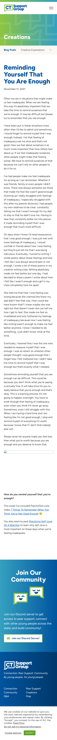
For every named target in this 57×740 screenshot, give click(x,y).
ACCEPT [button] (30, 733)
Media (52, 49)
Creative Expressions (32, 49)
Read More (18, 723)
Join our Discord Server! (26, 638)
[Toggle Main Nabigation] (51, 8)
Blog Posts (10, 49)
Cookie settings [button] (13, 733)
